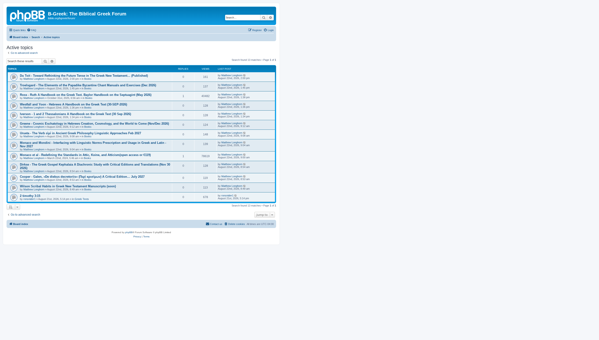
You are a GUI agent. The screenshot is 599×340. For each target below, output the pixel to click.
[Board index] (28, 15)
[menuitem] (31, 30)
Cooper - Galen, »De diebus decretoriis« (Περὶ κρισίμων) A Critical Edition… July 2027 (82, 176)
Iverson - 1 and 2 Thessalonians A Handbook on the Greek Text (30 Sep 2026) (75, 114)
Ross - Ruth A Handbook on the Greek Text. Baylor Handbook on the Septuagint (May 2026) (85, 95)
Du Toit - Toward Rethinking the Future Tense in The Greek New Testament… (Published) (84, 75)
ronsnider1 (29, 199)
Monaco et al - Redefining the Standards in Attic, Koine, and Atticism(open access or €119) (85, 155)
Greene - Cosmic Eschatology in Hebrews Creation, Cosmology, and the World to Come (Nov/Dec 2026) (94, 123)
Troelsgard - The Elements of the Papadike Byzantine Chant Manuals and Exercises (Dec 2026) (88, 85)
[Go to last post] (244, 75)
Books (87, 78)
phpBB (129, 232)
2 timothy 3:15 (30, 196)
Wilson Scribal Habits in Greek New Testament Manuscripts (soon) (68, 186)
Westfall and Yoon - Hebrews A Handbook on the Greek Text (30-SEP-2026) (73, 104)
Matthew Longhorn (33, 78)
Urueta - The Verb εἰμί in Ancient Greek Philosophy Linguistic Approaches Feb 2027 (80, 133)
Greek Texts (82, 199)
